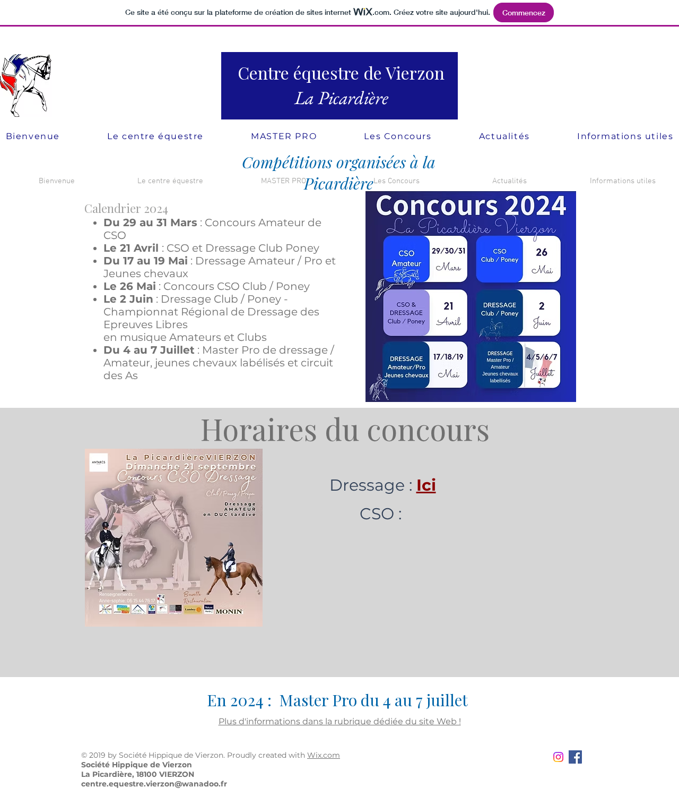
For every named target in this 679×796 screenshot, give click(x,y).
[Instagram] (558, 757)
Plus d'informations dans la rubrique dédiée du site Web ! (340, 721)
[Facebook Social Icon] (575, 757)
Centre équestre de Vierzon (341, 72)
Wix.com (323, 755)
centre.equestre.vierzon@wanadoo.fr (154, 784)
